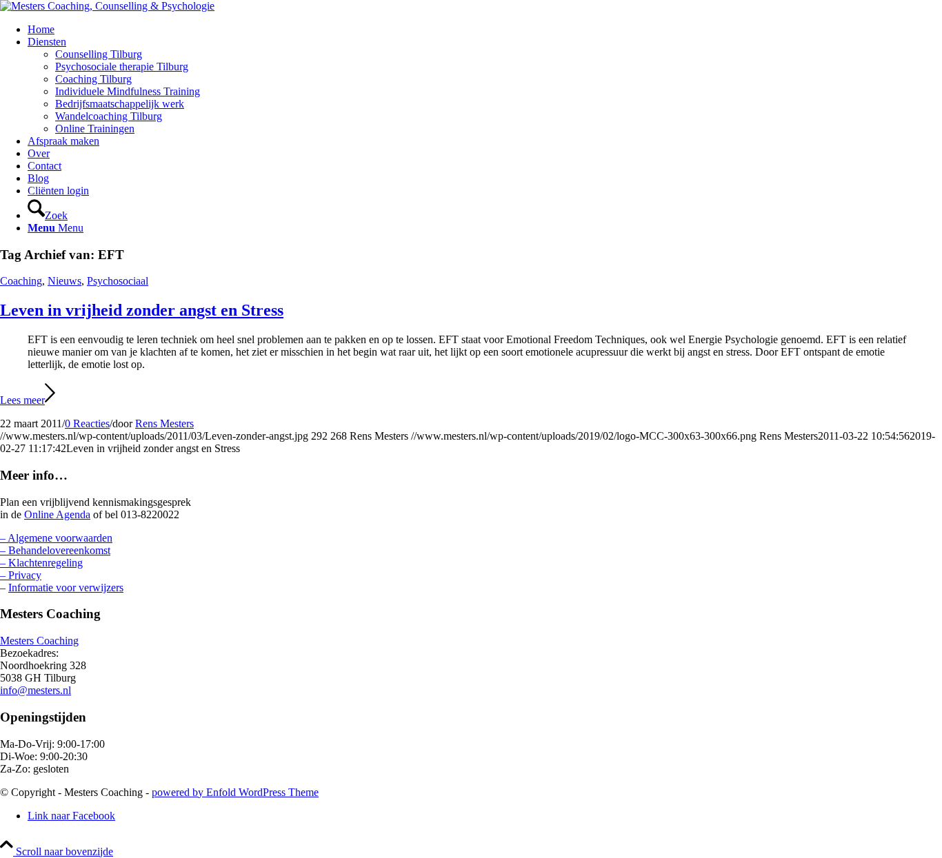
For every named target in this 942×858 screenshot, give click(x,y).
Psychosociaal (117, 281)
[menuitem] (485, 29)
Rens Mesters (164, 423)
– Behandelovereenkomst (55, 550)
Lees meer (22, 400)
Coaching (21, 281)
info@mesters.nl (35, 690)
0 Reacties (87, 423)
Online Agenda (57, 514)
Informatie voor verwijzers (65, 587)
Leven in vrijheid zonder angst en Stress (141, 310)
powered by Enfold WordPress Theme (235, 792)
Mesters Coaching (39, 640)
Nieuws (64, 281)
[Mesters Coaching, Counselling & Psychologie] (107, 6)
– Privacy (20, 575)
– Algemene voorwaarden (56, 538)
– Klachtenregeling (41, 563)
